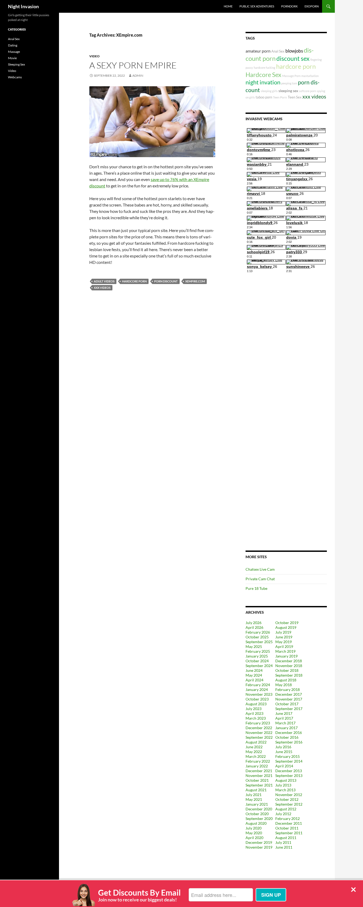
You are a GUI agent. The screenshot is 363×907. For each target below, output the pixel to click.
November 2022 (259, 732)
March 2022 (256, 756)
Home (228, 6)
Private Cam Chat (260, 579)
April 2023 (254, 713)
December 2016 (288, 732)
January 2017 (286, 727)
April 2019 (284, 646)
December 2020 (259, 809)
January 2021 (257, 804)
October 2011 (286, 828)
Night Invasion (23, 6)
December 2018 (288, 661)
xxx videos (102, 287)
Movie (12, 58)
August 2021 (256, 790)
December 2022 (259, 727)
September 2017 (288, 708)
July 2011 (283, 842)
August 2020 (256, 823)
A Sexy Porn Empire (133, 65)
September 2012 (288, 804)
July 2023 (253, 708)
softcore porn (307, 91)
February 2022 (258, 761)
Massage (14, 52)
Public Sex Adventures (256, 6)
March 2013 (285, 790)
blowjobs (294, 51)
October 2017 (286, 704)
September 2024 (259, 665)
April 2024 (254, 680)
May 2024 (254, 675)
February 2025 (258, 651)
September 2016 (288, 742)
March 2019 (285, 651)
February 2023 (258, 723)
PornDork (289, 6)
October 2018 (286, 670)
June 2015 (283, 751)
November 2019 (259, 847)
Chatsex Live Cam (260, 569)
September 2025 (259, 641)
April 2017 (284, 718)
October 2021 (257, 780)
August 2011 (285, 837)
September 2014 (288, 761)
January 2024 (257, 689)
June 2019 (283, 637)
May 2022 (254, 751)
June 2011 (283, 847)
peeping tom (289, 83)
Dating (12, 45)
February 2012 (287, 818)
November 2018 (288, 665)
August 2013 (285, 780)
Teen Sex (295, 97)
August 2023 (256, 704)
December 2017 (288, 694)
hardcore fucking (264, 67)
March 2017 (285, 723)
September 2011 (288, 833)
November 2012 (288, 794)
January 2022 (257, 766)
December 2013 (288, 770)
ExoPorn (312, 6)
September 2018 (288, 675)
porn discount (166, 281)
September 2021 (259, 785)
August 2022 (256, 742)
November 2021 (259, 775)
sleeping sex (288, 90)
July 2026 (253, 622)
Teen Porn (280, 97)
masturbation (310, 76)
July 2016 (283, 747)
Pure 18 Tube (256, 588)
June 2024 (254, 670)
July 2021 (253, 794)
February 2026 (258, 632)
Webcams (15, 77)
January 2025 (257, 656)
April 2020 (254, 837)
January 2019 (286, 656)
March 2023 (256, 718)
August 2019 (285, 627)
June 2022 (254, 747)
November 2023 (259, 694)
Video (94, 56)
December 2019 (259, 842)
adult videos (104, 281)
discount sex (293, 58)
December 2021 (259, 770)
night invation (263, 82)
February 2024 (258, 684)
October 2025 (257, 637)
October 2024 (257, 661)
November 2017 (288, 699)
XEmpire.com (195, 281)
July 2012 (283, 813)
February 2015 (287, 756)
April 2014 (284, 766)
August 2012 (285, 809)
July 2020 (253, 828)
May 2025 (254, 646)
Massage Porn (291, 76)
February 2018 (287, 689)
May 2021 (254, 799)
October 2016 (286, 737)
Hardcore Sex (263, 74)
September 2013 (288, 775)
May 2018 (283, 684)
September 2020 (259, 818)
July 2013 (283, 785)
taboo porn (264, 97)
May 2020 (254, 833)
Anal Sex (278, 51)
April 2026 (254, 627)
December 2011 (288, 823)
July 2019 (283, 632)
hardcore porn (134, 281)
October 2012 (286, 799)
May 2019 (283, 641)
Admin (137, 76)
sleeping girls (269, 91)
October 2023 (257, 699)
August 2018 (285, 680)
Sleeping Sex (16, 64)
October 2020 (257, 813)
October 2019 (286, 622)
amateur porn (258, 50)
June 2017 (283, 713)
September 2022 (259, 737)
